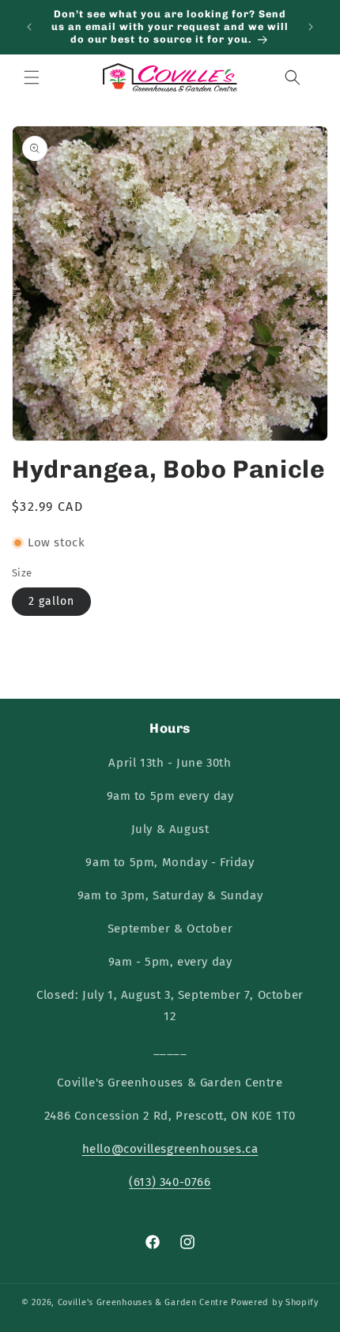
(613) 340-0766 (169, 1182)
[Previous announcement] (29, 26)
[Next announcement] (310, 26)
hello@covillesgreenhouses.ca (170, 1149)
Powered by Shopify (275, 1302)
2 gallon (51, 601)
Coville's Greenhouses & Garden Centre (143, 1302)
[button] (31, 77)
